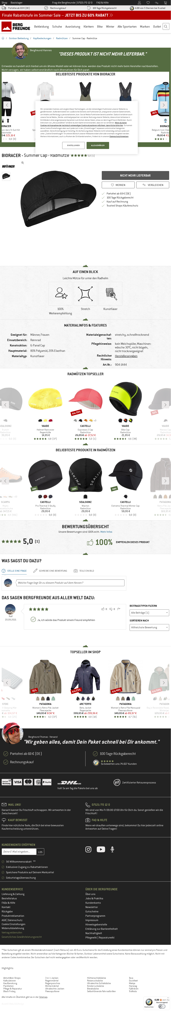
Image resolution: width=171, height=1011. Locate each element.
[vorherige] (7, 105)
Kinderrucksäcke (95, 985)
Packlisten (8, 985)
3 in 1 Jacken (51, 977)
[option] (58, 198)
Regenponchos (52, 983)
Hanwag (133, 985)
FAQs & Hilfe (8, 902)
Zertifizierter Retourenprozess (139, 782)
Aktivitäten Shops (12, 977)
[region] (86, 127)
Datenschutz (15, 920)
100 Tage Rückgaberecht (105, 8)
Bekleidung (41, 26)
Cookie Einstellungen (13, 924)
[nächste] (163, 105)
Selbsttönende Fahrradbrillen (101, 991)
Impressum (91, 920)
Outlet (157, 26)
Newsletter (91, 907)
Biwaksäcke (93, 988)
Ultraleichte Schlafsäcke (99, 983)
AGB (4, 920)
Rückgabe (7, 911)
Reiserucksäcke (95, 980)
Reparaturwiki (106, 937)
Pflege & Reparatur (12, 988)
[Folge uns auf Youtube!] (103, 850)
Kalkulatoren (9, 980)
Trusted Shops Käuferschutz (122, 205)
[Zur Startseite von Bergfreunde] (17, 26)
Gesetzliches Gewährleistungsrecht (22, 937)
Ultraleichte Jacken (54, 988)
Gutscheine (91, 911)
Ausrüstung (72, 26)
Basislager (16, 2)
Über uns (90, 894)
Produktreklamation (13, 916)
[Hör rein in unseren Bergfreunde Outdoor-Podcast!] (115, 850)
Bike (100, 26)
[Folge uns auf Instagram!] (90, 850)
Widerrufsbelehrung (13, 928)
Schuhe (57, 26)
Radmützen (62, 38)
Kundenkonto (93, 902)
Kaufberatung (10, 983)
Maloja (132, 983)
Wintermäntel (52, 985)
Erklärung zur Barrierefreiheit (101, 929)
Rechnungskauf (58, 8)
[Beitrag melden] (119, 609)
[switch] (161, 1006)
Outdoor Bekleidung (19, 38)
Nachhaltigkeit (93, 933)
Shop (4, 2)
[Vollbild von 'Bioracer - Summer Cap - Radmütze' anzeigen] (22, 162)
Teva (131, 977)
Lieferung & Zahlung (13, 894)
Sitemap (43, 996)
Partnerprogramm (95, 916)
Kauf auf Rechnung (117, 201)
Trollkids (133, 991)
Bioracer (11, 155)
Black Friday (9, 991)
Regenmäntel (51, 980)
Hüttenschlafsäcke (96, 977)
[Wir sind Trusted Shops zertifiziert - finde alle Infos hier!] (96, 763)
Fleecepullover (52, 991)
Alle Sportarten (127, 26)
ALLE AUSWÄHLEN (98, 145)
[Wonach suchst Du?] (166, 26)
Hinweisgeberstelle (96, 924)
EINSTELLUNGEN (73, 145)
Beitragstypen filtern (143, 606)
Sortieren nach (139, 620)
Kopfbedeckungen (42, 38)
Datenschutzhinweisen (119, 136)
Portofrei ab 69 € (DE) (19, 8)
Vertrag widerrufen (12, 932)
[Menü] (168, 999)
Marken (145, 26)
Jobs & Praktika (94, 898)
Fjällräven (133, 988)
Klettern (89, 26)
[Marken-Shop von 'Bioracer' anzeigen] (10, 166)
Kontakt (6, 907)
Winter (110, 26)
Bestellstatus (9, 898)
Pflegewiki (91, 937)
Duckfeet (133, 980)
